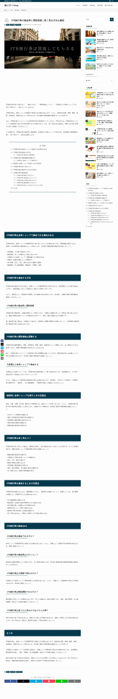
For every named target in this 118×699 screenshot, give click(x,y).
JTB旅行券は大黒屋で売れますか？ (27, 180)
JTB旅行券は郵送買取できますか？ (27, 182)
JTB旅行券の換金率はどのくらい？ (27, 178)
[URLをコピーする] (74, 681)
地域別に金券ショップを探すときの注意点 (27, 163)
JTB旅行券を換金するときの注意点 (25, 170)
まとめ (15, 188)
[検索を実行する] (112, 19)
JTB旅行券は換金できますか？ (25, 175)
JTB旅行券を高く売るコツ (22, 166)
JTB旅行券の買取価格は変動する (24, 158)
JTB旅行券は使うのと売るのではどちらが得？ (30, 185)
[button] (10, 681)
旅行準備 (12, 24)
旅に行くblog (11, 5)
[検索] (112, 1)
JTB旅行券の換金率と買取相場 (25, 155)
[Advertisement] (42, 84)
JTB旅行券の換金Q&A (20, 173)
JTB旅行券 (18, 24)
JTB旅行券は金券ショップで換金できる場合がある (30, 149)
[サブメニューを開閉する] (111, 80)
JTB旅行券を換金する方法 (22, 152)
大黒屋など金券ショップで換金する (27, 160)
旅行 (8, 24)
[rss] (110, 1)
